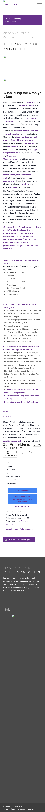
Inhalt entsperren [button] (22, 490)
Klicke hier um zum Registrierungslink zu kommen (22, 449)
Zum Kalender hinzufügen (19, 539)
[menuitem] (38, 5)
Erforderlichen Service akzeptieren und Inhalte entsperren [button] (22, 499)
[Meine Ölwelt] (18, 5)
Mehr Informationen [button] (22, 506)
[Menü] (38, 5)
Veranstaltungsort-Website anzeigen (19, 529)
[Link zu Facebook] (40, 806)
